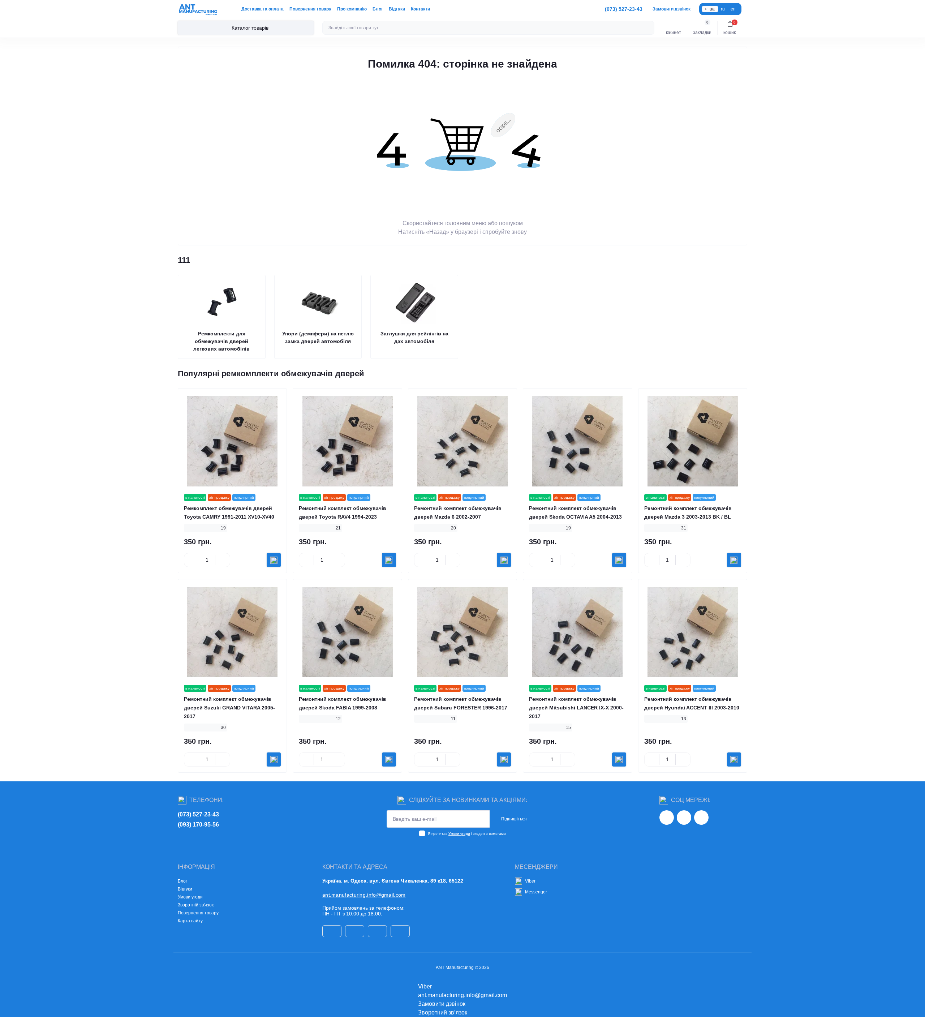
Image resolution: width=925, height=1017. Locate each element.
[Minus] (191, 560)
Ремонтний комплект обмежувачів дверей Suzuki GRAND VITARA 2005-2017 (229, 707)
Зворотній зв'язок (196, 904)
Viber (530, 881)
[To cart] (274, 560)
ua (712, 9)
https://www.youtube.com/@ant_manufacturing (701, 817)
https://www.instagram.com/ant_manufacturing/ (666, 817)
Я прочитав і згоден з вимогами (467, 834)
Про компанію (352, 9)
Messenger (536, 891)
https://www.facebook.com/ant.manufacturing (684, 817)
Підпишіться (514, 818)
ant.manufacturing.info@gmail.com (364, 895)
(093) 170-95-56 (198, 824)
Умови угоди (459, 834)
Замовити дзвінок (671, 9)
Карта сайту (190, 920)
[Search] (647, 28)
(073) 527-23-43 (198, 814)
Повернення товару (310, 9)
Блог (378, 9)
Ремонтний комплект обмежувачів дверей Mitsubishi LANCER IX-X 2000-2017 (576, 707)
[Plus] (222, 560)
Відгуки (397, 9)
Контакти (420, 9)
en (733, 9)
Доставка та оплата (262, 9)
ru (723, 9)
